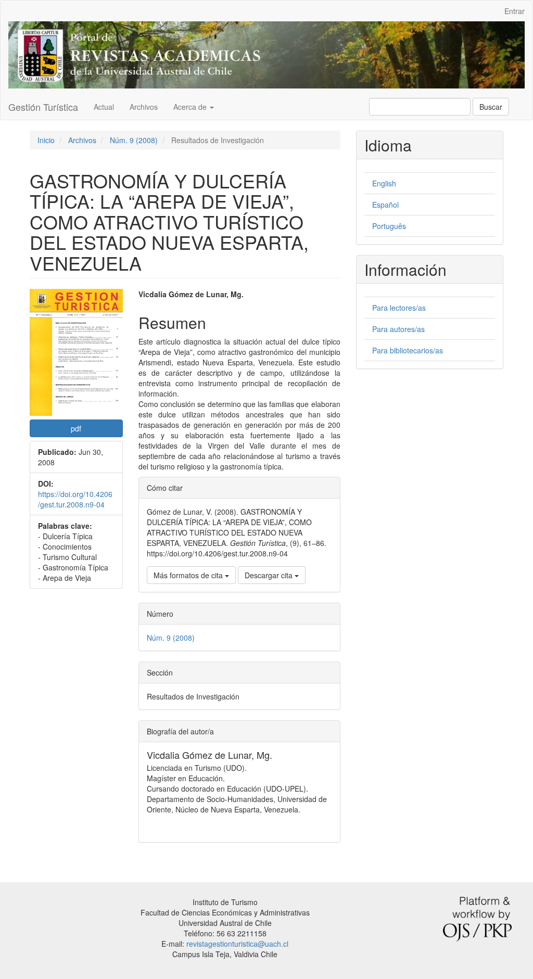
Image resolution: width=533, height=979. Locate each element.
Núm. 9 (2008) (134, 140)
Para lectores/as (399, 307)
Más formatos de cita (189, 575)
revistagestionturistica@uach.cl (237, 943)
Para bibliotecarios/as (407, 350)
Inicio (46, 140)
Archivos (144, 106)
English (384, 183)
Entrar (514, 11)
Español (385, 204)
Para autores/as (398, 329)
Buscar (490, 106)
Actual (104, 106)
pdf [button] (76, 428)
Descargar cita (270, 575)
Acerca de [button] (191, 106)
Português (389, 226)
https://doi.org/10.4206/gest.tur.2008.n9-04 (75, 499)
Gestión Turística (43, 106)
